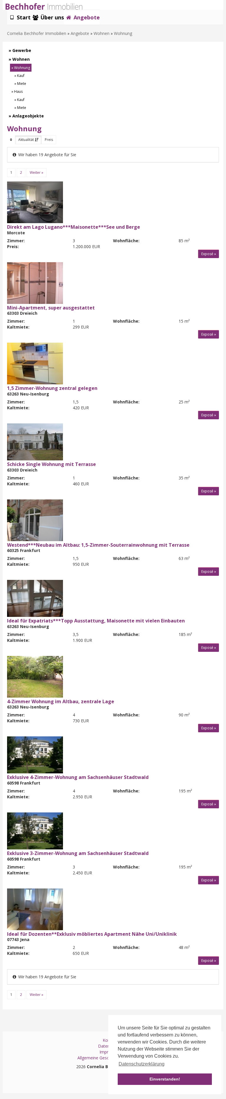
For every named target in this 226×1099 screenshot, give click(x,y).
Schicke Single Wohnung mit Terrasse (51, 464)
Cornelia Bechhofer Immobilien (36, 33)
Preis (49, 139)
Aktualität (26, 139)
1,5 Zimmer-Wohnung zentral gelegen (52, 388)
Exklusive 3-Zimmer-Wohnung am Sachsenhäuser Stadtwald (78, 853)
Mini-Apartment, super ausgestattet (51, 307)
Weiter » (36, 172)
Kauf (20, 75)
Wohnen (101, 33)
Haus (18, 91)
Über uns (51, 17)
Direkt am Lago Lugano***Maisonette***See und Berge (73, 227)
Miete (21, 83)
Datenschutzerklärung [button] (141, 1063)
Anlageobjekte (28, 116)
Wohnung (123, 33)
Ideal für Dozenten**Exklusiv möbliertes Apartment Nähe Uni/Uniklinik (92, 934)
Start (23, 17)
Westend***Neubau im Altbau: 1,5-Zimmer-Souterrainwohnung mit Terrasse (98, 545)
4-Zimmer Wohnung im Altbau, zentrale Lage (60, 701)
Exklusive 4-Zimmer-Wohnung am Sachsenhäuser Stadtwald (78, 777)
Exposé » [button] (208, 253)
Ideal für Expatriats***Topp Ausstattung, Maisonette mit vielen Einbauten (96, 620)
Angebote (86, 17)
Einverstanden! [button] (164, 1079)
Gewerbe (21, 50)
